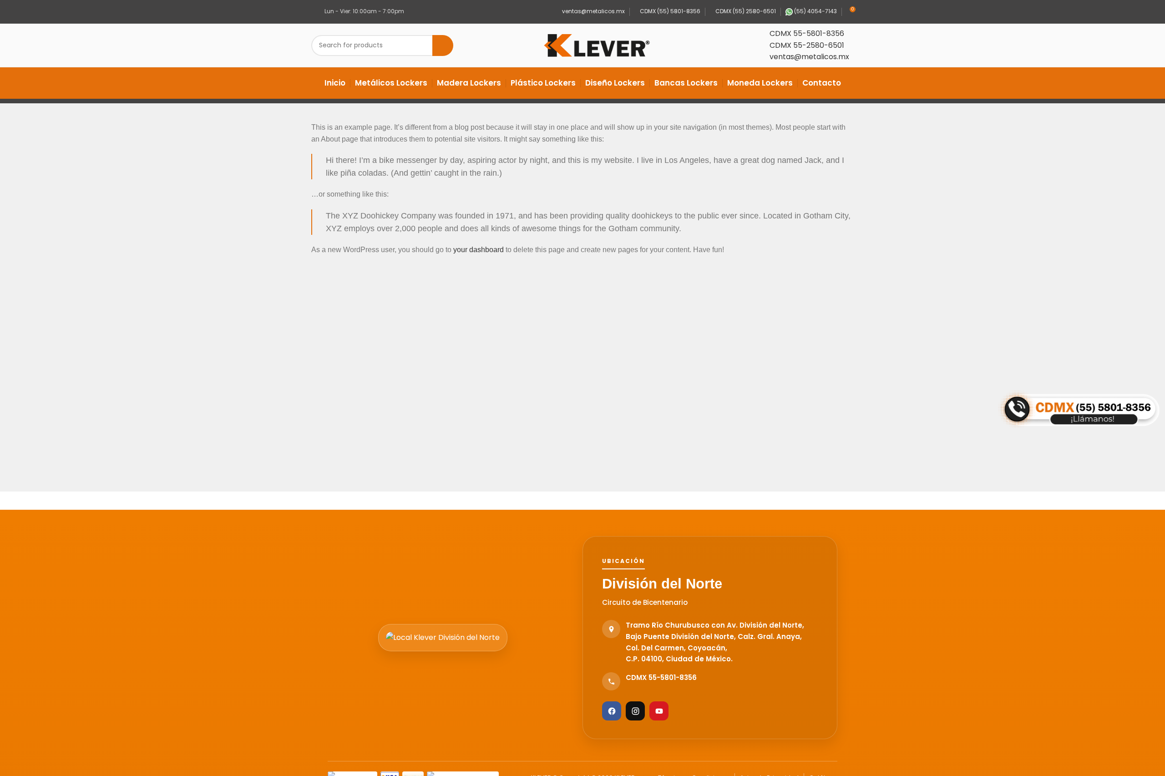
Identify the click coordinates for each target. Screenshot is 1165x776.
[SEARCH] (442, 45)
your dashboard (478, 250)
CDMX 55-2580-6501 (807, 45)
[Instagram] (635, 710)
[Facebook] (611, 710)
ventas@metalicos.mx (593, 11)
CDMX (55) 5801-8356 (669, 11)
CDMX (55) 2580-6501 (745, 11)
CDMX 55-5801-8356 (807, 33)
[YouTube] (659, 710)
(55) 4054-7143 (815, 11)
